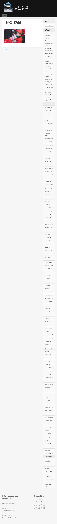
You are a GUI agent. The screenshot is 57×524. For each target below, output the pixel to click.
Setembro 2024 (48, 184)
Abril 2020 (47, 361)
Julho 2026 (47, 110)
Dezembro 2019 (48, 374)
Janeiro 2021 (47, 331)
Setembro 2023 (48, 224)
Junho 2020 (47, 354)
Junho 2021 (47, 315)
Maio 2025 (47, 158)
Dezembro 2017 (48, 453)
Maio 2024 (47, 197)
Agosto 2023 (47, 227)
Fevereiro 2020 (48, 367)
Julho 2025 (47, 151)
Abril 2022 (47, 282)
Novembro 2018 (48, 417)
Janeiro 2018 (47, 450)
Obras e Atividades (49, 479)
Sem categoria (48, 484)
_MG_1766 (4, 49)
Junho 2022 (47, 275)
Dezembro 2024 (48, 174)
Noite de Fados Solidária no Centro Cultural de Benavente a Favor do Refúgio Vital (49, 52)
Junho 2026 (47, 113)
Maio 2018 (47, 437)
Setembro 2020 (48, 344)
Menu (4, 15)
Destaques (47, 464)
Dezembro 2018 (48, 414)
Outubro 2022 (48, 262)
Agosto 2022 (47, 268)
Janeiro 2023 (47, 250)
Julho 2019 (47, 390)
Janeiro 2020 (47, 371)
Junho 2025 (47, 155)
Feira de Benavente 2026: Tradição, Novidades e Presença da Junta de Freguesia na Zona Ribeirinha (49, 77)
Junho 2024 (47, 194)
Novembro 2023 (48, 217)
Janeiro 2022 (47, 291)
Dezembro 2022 (48, 253)
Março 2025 (47, 164)
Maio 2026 (47, 117)
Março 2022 (47, 285)
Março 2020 (47, 364)
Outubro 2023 (48, 221)
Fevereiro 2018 (48, 446)
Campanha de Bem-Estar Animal (9, 517)
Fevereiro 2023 (48, 247)
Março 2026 (47, 123)
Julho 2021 (47, 311)
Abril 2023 (47, 240)
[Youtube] (53, 14)
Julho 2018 (47, 430)
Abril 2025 (47, 161)
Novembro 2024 (48, 178)
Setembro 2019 (48, 384)
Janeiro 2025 (47, 171)
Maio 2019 (47, 397)
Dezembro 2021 (48, 295)
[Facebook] (50, 14)
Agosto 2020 (47, 348)
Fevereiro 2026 (48, 127)
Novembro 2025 (48, 138)
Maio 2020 (47, 357)
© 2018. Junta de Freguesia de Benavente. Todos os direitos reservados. (16, 521)
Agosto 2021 (47, 308)
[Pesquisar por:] (49, 25)
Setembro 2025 (48, 145)
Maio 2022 (47, 278)
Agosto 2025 (47, 148)
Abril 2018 (47, 440)
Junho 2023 (47, 234)
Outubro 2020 (48, 341)
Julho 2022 (47, 272)
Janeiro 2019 (47, 410)
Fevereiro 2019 (48, 407)
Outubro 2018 (48, 420)
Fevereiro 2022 (48, 288)
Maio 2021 (47, 318)
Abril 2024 (47, 201)
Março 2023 (47, 244)
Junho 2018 (47, 433)
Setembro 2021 (48, 305)
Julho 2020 (47, 351)
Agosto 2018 (47, 427)
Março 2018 (47, 443)
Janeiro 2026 (47, 130)
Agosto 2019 (47, 387)
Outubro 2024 (48, 181)
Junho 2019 (47, 394)
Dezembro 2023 (48, 214)
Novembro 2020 (48, 338)
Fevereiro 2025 (48, 168)
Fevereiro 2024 (48, 207)
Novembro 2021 (48, 298)
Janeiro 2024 (47, 211)
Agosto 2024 (47, 188)
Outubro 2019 (48, 381)
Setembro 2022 (48, 265)
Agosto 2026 (47, 107)
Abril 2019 (47, 400)
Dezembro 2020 (48, 334)
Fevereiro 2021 (48, 328)
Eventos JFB (47, 471)
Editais (46, 468)
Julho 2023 (47, 230)
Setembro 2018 (48, 423)
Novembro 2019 (48, 377)
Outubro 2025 (48, 141)
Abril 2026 (47, 120)
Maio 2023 (47, 237)
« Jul (36, 511)
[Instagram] (52, 14)
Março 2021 (47, 324)
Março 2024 (47, 204)
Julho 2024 (47, 191)
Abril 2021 (47, 321)
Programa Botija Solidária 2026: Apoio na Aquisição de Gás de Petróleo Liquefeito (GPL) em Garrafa (49, 38)
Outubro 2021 (48, 301)
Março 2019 (47, 404)
